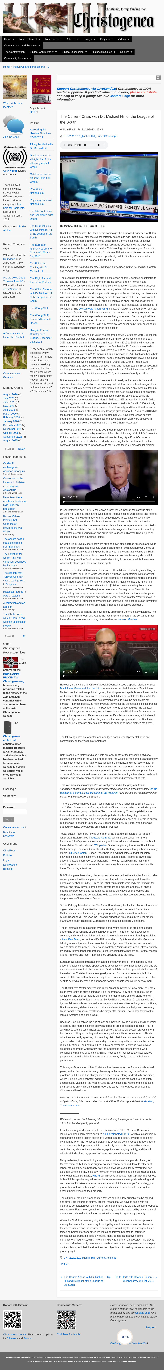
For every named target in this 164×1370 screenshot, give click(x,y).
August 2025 (10, 440)
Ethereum (12, 1338)
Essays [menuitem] (86, 40)
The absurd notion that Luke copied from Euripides (13, 543)
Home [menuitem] (6, 40)
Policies (7, 855)
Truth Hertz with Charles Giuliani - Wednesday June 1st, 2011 (134, 1279)
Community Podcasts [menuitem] (15, 59)
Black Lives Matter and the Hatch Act (81, 688)
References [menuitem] (50, 40)
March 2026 (10, 413)
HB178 (96, 1175)
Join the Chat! (11, 137)
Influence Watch (78, 853)
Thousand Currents (100, 837)
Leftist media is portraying (93, 308)
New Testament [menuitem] (27, 40)
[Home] (82, 18)
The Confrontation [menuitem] (14, 52)
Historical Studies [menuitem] (100, 53)
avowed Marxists (127, 619)
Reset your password (9, 834)
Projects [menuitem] (104, 40)
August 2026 (10, 394)
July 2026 (8, 398)
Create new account (14, 827)
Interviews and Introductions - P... (31, 66)
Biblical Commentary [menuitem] (40, 53)
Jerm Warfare (10, 289)
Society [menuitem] (123, 53)
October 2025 (11, 432)
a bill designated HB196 (116, 1134)
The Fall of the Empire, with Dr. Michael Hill (39, 267)
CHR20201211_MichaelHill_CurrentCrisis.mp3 (90, 136)
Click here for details (14, 1334)
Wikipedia (100, 845)
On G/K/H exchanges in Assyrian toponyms (14, 467)
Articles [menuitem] (69, 40)
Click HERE (10, 170)
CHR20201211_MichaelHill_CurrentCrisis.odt (90, 1257)
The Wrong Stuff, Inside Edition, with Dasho (40, 319)
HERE (33, 112)
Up (109, 1277)
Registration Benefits (10, 867)
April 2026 (9, 409)
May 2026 (8, 406)
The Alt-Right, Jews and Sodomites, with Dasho (41, 215)
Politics (65, 1264)
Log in (6, 860)
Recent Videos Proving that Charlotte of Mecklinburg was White (12, 524)
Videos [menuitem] (120, 40)
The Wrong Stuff (39, 308)
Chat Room (9, 850)
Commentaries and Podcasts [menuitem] (19, 46)
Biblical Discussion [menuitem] (71, 53)
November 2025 (12, 429)
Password (9, 807)
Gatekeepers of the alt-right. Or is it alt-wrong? (40, 178)
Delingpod (9, 259)
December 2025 (12, 425)
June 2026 (9, 402)
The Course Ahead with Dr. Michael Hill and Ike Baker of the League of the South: (84, 1281)
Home (6, 66)
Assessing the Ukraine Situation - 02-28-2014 (40, 133)
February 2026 (11, 417)
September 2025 (12, 436)
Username (9, 795)
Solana (27, 1338)
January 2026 (11, 421)
